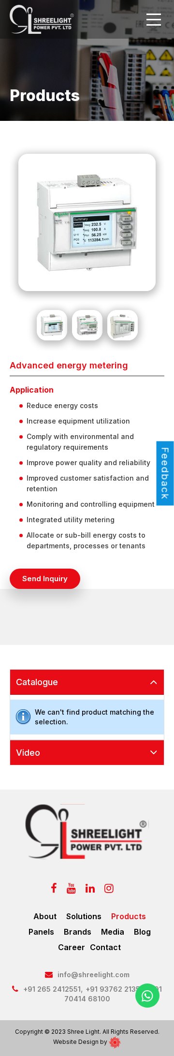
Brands (77, 932)
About (45, 916)
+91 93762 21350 (115, 989)
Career (71, 947)
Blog (142, 932)
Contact (105, 947)
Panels (41, 932)
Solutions (84, 916)
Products (128, 916)
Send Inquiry (45, 578)
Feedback (165, 473)
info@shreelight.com (94, 974)
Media (112, 932)
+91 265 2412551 (52, 989)
